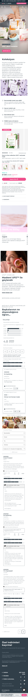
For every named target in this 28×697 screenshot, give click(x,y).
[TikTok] (20, 687)
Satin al (24, 695)
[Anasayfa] (14, 7)
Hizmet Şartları (13, 662)
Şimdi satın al (6, 50)
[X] (20, 680)
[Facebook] (24, 677)
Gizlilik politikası (5, 662)
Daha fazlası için (7, 292)
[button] (24, 690)
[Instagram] (20, 677)
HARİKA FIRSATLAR (21, 3)
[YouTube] (24, 680)
